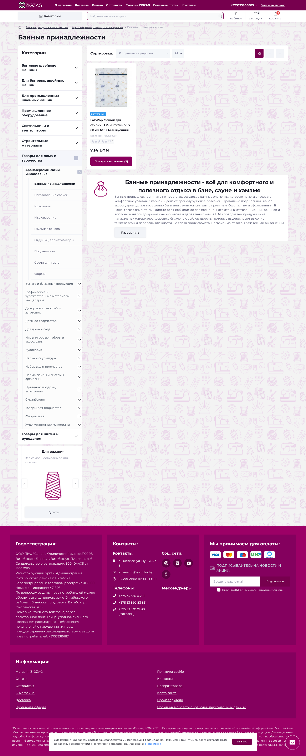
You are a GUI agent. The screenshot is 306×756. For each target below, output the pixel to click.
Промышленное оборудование (36, 113)
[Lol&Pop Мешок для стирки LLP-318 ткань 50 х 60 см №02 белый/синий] (111, 88)
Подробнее (153, 743)
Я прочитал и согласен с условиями (252, 590)
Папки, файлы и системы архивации (44, 377)
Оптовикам (114, 5)
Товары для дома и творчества (47, 27)
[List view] (269, 53)
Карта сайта (167, 693)
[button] (24, 483)
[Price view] (280, 53)
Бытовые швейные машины (39, 67)
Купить (50, 512)
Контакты (189, 5)
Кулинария (33, 350)
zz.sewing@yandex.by (136, 572)
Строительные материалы (35, 143)
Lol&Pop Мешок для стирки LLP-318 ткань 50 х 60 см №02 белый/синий (110, 125)
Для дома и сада (37, 329)
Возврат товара (170, 686)
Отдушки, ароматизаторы (54, 240)
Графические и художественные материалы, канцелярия (47, 296)
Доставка (82, 5)
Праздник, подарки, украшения (40, 389)
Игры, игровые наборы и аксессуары (44, 340)
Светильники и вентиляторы (35, 128)
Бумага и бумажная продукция (49, 284)
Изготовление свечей (51, 195)
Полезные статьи (165, 5)
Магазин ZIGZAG (138, 5)
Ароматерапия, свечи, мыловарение (97, 27)
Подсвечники (44, 251)
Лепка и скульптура (40, 358)
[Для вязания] (50, 485)
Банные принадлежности (54, 184)
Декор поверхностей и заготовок (43, 310)
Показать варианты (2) (111, 161)
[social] (166, 563)
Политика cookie (170, 672)
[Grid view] (259, 53)
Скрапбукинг (35, 399)
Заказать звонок (273, 5)
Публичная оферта (245, 590)
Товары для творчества (43, 408)
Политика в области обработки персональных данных (201, 707)
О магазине (63, 5)
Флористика (35, 416)
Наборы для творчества (43, 366)
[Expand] (76, 68)
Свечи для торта (47, 262)
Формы (40, 274)
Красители (42, 206)
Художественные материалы (47, 424)
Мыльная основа (47, 229)
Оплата (97, 5)
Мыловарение (45, 217)
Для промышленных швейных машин (40, 98)
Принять (242, 741)
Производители (170, 700)
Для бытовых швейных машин (43, 82)
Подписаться (275, 581)
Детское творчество (41, 321)
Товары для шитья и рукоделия (40, 436)
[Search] (220, 16)
